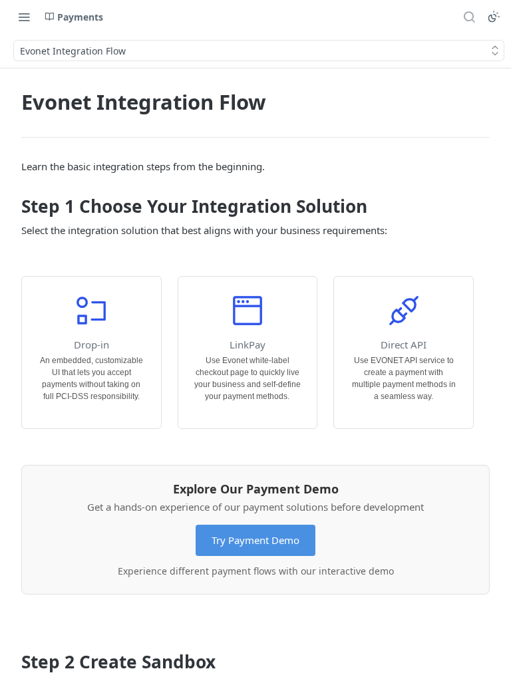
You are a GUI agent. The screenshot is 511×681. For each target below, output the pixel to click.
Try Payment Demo (255, 540)
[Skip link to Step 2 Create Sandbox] (12, 662)
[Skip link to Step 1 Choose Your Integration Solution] (12, 206)
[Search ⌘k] (469, 16)
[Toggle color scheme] (493, 16)
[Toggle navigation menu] (24, 16)
